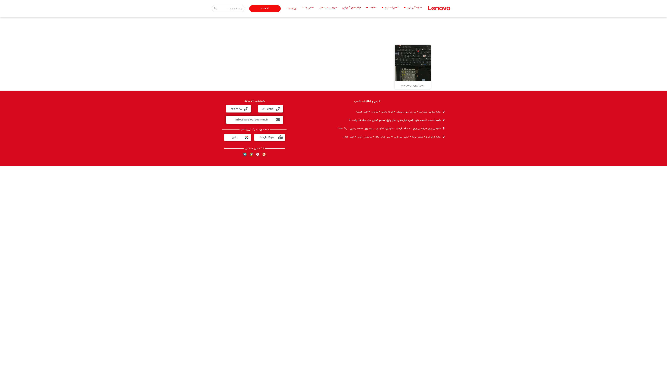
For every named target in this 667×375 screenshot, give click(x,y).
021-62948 (235, 109)
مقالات (373, 8)
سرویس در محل (328, 8)
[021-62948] (246, 109)
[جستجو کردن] (215, 8)
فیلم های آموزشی (351, 8)
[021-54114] (278, 109)
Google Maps (267, 137)
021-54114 (268, 109)
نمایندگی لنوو (414, 8)
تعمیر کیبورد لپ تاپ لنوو (412, 86)
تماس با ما (308, 8)
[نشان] (246, 137)
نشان (234, 137)
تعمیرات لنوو (391, 8)
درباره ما (293, 8)
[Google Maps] (280, 137)
